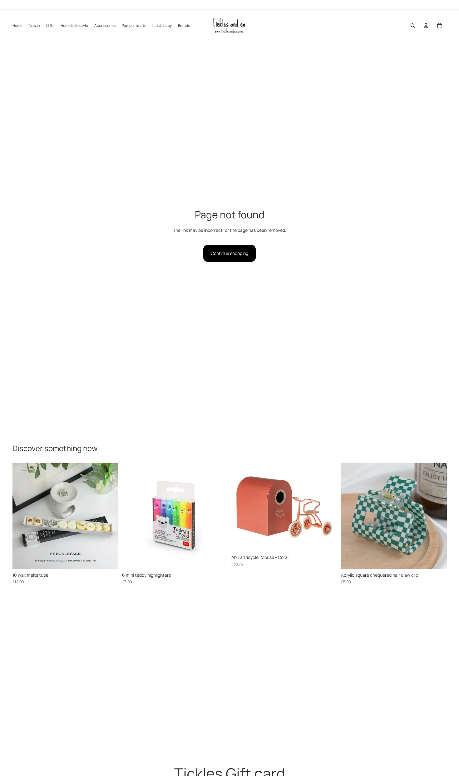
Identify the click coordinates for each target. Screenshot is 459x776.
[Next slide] (109, 516)
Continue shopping (229, 253)
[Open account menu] (426, 25)
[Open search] (413, 25)
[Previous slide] (21, 516)
